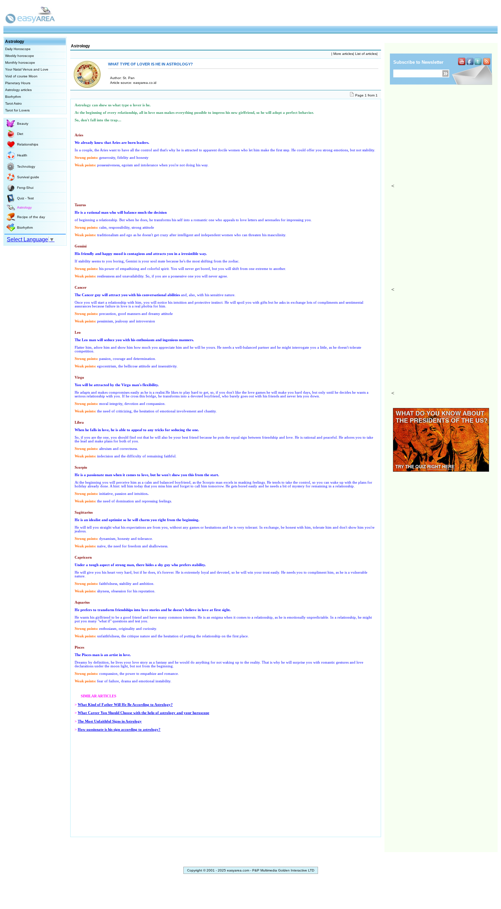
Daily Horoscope (18, 49)
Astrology (24, 207)
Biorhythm (13, 97)
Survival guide (28, 177)
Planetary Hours (17, 83)
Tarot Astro (13, 103)
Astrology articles (18, 90)
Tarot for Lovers (17, 110)
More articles (342, 54)
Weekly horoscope (19, 56)
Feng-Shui (25, 188)
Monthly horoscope (20, 62)
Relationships (27, 144)
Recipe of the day (31, 217)
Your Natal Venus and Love (26, 69)
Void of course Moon (21, 76)
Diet (20, 134)
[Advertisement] (443, 140)
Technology (26, 166)
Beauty (22, 123)
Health (22, 155)
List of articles (365, 54)
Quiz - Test (25, 198)
